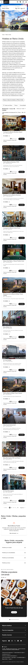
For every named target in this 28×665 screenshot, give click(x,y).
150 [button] (10, 337)
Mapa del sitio (4, 659)
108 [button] (10, 467)
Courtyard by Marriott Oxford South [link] (11, 228)
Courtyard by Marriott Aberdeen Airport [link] (12, 132)
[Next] (23, 122)
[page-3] (11, 619)
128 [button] (10, 204)
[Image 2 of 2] (14, 28)
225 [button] (10, 270)
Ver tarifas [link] (22, 138)
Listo (18, 6)
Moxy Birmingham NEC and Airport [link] (11, 458)
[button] (7, 7)
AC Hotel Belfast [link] (7, 360)
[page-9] (17, 619)
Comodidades (23, 105)
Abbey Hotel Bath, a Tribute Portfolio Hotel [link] (13, 261)
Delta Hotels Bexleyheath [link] (9, 425)
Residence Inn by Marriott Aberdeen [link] (12, 195)
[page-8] (16, 619)
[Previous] (4, 122)
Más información (13, 533)
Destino (6, 6)
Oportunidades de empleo (19, 652)
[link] (7, 133)
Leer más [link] (14, 612)
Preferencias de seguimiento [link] (7, 652)
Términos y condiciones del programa (9, 655)
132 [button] (10, 401)
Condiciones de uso (6, 654)
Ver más (2, 577)
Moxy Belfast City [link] (7, 327)
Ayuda (10, 659)
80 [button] (11, 171)
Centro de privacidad (6, 657)
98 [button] (11, 237)
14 (17, 507)
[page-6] (14, 619)
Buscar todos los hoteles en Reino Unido (13, 100)
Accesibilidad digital (21, 657)
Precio (16, 105)
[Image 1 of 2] (13, 28)
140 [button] (10, 434)
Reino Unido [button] (8, 34)
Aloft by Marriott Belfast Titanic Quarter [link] (12, 393)
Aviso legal (13, 657)
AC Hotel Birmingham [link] (8, 491)
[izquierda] (11, 28)
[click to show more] (26, 599)
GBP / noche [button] (14, 138)
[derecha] (16, 28)
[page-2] (10, 619)
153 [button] (10, 304)
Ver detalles (5, 135)
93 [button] (11, 500)
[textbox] (7, 8)
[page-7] (15, 619)
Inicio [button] (3, 34)
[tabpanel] (14, 7)
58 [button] (11, 138)
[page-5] (13, 619)
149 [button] (10, 370)
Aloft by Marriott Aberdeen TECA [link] (11, 162)
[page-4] (12, 619)
